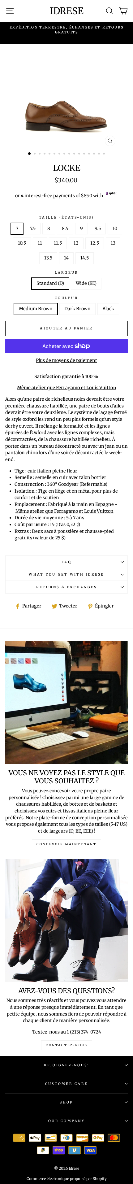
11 (40, 243)
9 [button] (69, 154)
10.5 (22, 243)
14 (66, 258)
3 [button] (40, 154)
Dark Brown (77, 308)
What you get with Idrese (66, 574)
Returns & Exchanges (66, 587)
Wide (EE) (86, 283)
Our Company (66, 1121)
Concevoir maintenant (66, 844)
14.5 (84, 258)
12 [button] (84, 154)
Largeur (67, 272)
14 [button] (94, 154)
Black (108, 308)
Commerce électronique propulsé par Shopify (67, 1178)
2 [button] (35, 154)
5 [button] (50, 154)
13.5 (48, 258)
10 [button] (74, 154)
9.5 (98, 228)
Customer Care (66, 1084)
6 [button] (55, 154)
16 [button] (104, 154)
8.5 (65, 228)
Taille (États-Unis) (66, 217)
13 (113, 243)
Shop (66, 1102)
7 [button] (60, 154)
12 (76, 243)
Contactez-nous (67, 1045)
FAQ (66, 562)
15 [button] (99, 154)
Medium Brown (36, 308)
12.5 (94, 243)
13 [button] (89, 154)
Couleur (66, 298)
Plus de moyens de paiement (66, 360)
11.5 (58, 243)
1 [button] (29, 153)
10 (115, 228)
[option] (66, 30)
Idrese (67, 10)
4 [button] (45, 154)
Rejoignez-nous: (66, 1065)
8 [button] (64, 154)
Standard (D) (50, 283)
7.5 (33, 228)
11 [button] (79, 154)
